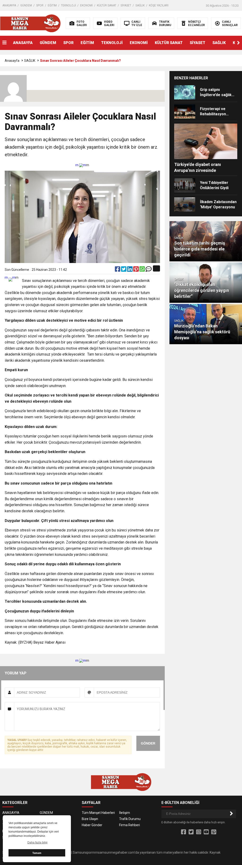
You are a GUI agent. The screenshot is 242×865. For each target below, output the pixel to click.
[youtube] (206, 832)
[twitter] (124, 270)
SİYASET (126, 5)
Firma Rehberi (129, 825)
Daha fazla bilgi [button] (37, 842)
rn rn (80, 165)
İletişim (124, 813)
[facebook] (118, 270)
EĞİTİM (52, 5)
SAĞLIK (140, 5)
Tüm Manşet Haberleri (98, 813)
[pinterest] (136, 270)
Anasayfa (12, 60)
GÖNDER (148, 743)
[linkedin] (130, 270)
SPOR (39, 5)
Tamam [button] (36, 853)
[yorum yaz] (149, 270)
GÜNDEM (26, 5)
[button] (238, 43)
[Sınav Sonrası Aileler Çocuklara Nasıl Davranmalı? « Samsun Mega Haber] (30, 23)
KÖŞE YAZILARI (159, 5)
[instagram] (198, 832)
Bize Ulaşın (90, 819)
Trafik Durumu (130, 819)
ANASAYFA (9, 5)
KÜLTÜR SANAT (106, 5)
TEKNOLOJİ (68, 5)
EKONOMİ (86, 5)
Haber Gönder (92, 825)
